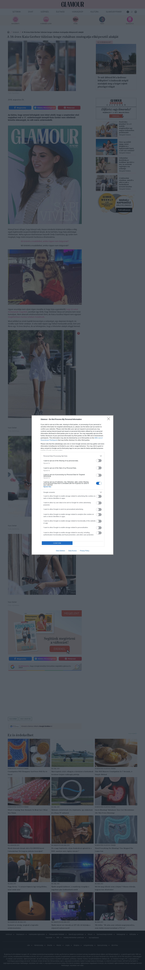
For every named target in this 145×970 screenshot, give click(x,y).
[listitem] (72, 456)
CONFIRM (57, 543)
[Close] (109, 419)
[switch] (99, 460)
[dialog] (72, 485)
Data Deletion (60, 550)
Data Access (72, 550)
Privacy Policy (84, 550)
